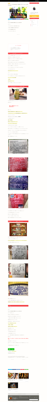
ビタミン (32, 397)
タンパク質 (30, 397)
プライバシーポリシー (10, 401)
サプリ (35, 21)
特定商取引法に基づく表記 (14, 401)
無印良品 (37, 397)
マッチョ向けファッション (34, 24)
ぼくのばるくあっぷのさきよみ (23, 0)
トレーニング (35, 22)
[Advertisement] (18, 39)
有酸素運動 (34, 397)
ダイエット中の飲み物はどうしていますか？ (15, 47)
